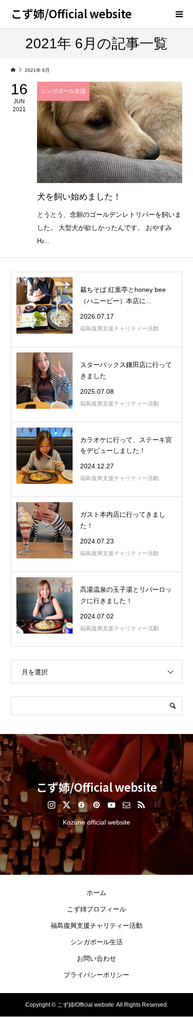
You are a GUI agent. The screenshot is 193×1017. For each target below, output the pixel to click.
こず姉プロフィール (96, 909)
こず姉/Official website (71, 13)
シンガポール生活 (96, 942)
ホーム (96, 892)
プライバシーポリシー (96, 975)
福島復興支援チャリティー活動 (96, 925)
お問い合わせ (96, 958)
